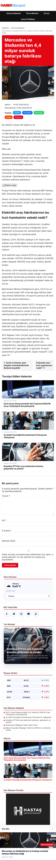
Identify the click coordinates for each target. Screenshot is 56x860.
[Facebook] (7, 614)
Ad (4, 520)
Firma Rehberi (32, 13)
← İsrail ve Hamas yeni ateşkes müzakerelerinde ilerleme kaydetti (16, 365)
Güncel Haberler (14, 13)
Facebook (27, 113)
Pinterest (18, 117)
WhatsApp (39, 113)
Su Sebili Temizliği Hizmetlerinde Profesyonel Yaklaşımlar (28, 717)
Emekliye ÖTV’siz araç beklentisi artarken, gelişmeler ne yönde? (28, 721)
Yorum (6, 496)
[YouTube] (29, 614)
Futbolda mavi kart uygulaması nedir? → (44, 365)
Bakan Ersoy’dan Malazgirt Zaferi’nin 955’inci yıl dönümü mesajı (28, 729)
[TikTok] (36, 614)
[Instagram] (21, 614)
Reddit (8, 117)
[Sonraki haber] (48, 632)
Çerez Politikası (28, 19)
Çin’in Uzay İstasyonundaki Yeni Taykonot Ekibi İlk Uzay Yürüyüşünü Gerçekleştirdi (28, 713)
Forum (46, 13)
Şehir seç (10, 591)
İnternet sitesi (8, 540)
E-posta (6, 530)
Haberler (5, 28)
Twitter (17, 113)
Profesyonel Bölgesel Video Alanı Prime (22, 725)
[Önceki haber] (42, 632)
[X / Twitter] (14, 614)
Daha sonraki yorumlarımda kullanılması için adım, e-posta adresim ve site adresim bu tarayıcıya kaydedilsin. (28, 557)
